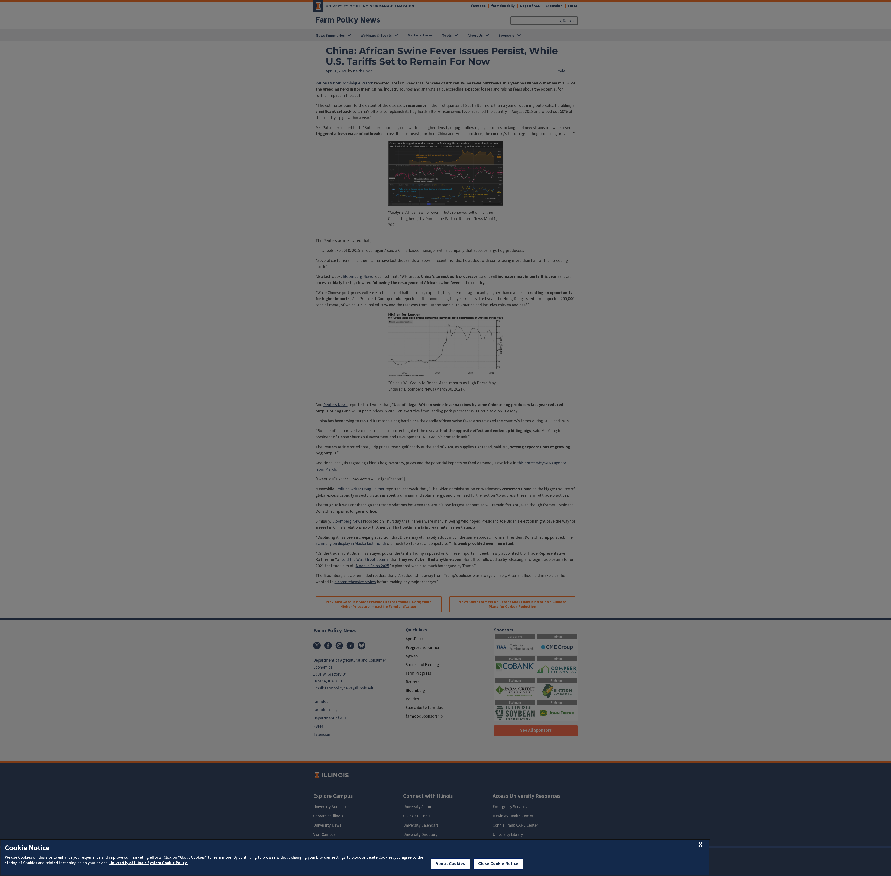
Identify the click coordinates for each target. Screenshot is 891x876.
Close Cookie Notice (498, 864)
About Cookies (450, 864)
